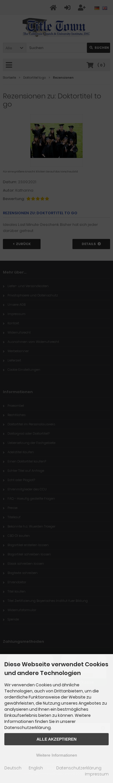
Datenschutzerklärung (78, 768)
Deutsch (12, 768)
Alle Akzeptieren (56, 739)
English (36, 768)
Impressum (97, 774)
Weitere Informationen (56, 755)
